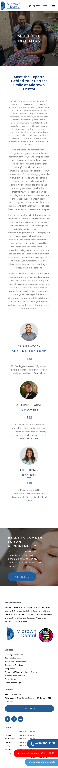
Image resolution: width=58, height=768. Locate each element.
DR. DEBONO (29, 470)
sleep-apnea (10, 669)
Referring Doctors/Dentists (41, 762)
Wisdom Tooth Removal (15, 676)
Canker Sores (10, 679)
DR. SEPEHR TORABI (29, 405)
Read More (39, 373)
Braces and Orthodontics (15, 662)
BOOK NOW (29, 708)
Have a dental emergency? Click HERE (36, 753)
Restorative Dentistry (14, 665)
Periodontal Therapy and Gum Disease (21, 672)
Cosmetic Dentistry (13, 658)
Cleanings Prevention (14, 655)
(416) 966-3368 (15, 694)
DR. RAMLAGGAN (29, 346)
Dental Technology (13, 683)
